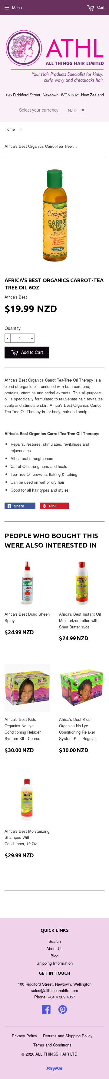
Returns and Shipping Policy (68, 1036)
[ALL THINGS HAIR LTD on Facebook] (46, 1011)
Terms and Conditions (52, 1045)
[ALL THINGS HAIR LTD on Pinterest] (62, 1011)
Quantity (13, 328)
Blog (54, 956)
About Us (54, 948)
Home (10, 129)
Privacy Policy (24, 1036)
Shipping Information (55, 963)
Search (54, 941)
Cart (100, 7)
